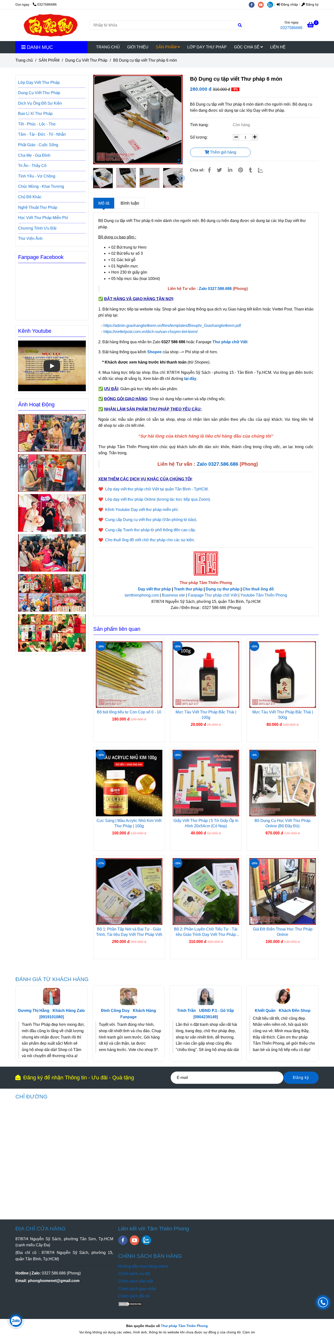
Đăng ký (312, 4)
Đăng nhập (289, 4)
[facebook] (253, 4)
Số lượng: (199, 137)
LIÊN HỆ (278, 47)
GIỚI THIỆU (137, 47)
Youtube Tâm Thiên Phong (263, 595)
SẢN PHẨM (167, 47)
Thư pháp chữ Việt (229, 342)
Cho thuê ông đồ (258, 589)
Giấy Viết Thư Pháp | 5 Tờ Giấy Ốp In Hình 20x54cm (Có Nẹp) (205, 823)
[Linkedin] (230, 170)
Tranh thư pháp (188, 589)
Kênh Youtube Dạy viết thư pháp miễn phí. (141, 510)
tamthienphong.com (142, 595)
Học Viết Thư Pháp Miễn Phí (43, 218)
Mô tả (103, 203)
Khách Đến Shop (295, 1010)
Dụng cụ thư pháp (223, 589)
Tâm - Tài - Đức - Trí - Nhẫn (42, 134)
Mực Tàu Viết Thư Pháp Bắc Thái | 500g (282, 714)
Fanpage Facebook (41, 257)
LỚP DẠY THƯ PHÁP (207, 47)
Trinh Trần (186, 1010)
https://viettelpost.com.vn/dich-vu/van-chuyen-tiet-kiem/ (150, 332)
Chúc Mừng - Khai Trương (41, 186)
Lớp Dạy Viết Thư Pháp (39, 82)
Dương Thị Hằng (33, 1010)
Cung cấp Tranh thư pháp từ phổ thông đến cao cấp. (150, 530)
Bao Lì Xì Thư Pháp (35, 113)
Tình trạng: (200, 125)
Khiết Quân (265, 1010)
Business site (173, 595)
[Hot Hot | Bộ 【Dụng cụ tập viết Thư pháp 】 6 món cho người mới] (138, 120)
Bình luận (130, 203)
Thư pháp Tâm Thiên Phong (184, 1326)
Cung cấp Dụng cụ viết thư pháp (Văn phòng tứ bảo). (151, 520)
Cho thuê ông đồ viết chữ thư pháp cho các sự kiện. (150, 540)
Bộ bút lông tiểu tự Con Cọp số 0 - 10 (129, 712)
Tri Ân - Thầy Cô (32, 166)
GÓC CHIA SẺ (247, 47)
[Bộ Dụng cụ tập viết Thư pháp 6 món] (50, 25)
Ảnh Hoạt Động (36, 404)
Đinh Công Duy (115, 1010)
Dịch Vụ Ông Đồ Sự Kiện (40, 103)
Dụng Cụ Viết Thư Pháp (86, 60)
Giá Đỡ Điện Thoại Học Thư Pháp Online (282, 932)
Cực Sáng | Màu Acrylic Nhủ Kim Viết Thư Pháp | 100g (129, 823)
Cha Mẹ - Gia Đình (34, 155)
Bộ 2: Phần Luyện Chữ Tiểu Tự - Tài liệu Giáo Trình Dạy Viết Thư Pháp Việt (205, 932)
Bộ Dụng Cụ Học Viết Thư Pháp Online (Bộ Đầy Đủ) (283, 823)
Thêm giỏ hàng (222, 152)
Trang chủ (24, 60)
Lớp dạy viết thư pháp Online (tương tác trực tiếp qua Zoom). (158, 499)
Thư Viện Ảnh (30, 238)
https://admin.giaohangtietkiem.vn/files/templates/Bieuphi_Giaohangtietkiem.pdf (172, 325)
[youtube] (262, 4)
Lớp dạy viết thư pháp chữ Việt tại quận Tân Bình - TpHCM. (157, 489)
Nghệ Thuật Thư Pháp (37, 207)
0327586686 (47, 4)
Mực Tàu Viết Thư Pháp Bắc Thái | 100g (206, 714)
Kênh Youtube (34, 331)
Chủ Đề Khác (30, 197)
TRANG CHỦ (108, 47)
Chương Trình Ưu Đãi (37, 228)
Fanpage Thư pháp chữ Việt (212, 595)
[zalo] (271, 4)
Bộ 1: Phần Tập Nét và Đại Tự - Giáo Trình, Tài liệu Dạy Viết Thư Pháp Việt (129, 932)
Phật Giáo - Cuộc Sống (38, 145)
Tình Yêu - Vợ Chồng (36, 176)
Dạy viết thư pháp (154, 589)
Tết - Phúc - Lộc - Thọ (37, 124)
